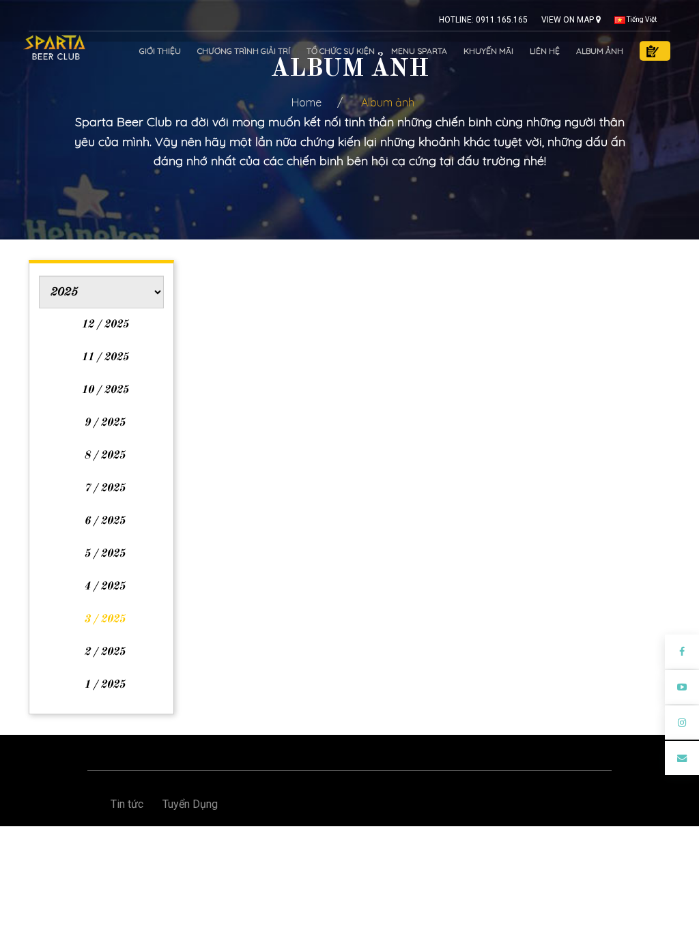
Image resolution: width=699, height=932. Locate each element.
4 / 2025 (104, 586)
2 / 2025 (104, 652)
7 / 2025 (104, 488)
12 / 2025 (104, 324)
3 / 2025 (104, 619)
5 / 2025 (104, 554)
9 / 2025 (104, 423)
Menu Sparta (419, 51)
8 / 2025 (104, 455)
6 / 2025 (104, 521)
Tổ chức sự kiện (340, 51)
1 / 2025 (104, 685)
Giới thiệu (160, 51)
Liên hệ (545, 51)
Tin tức (127, 804)
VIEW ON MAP (568, 20)
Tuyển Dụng (190, 804)
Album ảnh (599, 51)
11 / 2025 (104, 357)
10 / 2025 (104, 390)
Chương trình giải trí (243, 51)
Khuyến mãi (488, 51)
